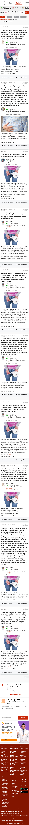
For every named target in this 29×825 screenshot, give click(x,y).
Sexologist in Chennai (23, 773)
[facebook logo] (22, 780)
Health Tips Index (4, 813)
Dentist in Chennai (24, 748)
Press (13, 796)
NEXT (25, 677)
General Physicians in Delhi (3, 751)
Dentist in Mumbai (14, 748)
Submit (23, 717)
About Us (14, 780)
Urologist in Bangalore (4, 800)
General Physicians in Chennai (23, 751)
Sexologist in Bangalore (5, 805)
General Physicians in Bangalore (5, 783)
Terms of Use (15, 786)
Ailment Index (4, 818)
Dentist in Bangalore (4, 780)
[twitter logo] (25, 780)
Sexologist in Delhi (5, 771)
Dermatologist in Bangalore (5, 795)
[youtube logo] (25, 782)
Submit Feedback (8, 77)
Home (1, 19)
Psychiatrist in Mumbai (13, 760)
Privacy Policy (15, 793)
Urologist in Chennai (22, 768)
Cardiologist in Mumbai (13, 754)
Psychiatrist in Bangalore (5, 792)
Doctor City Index (9, 809)
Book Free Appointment (18, 3)
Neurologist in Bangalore (5, 797)
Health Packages (11, 818)
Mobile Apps (14, 784)
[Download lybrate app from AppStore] (24, 792)
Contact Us (14, 782)
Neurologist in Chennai (23, 765)
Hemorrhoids (7, 19)
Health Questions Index (14, 813)
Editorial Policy (15, 794)
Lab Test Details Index (21, 818)
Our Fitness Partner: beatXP (15, 791)
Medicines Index (24, 815)
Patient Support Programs (17, 820)
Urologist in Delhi (4, 767)
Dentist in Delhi (4, 748)
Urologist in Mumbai (12, 768)
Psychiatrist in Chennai (23, 760)
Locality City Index (18, 809)
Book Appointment (22, 77)
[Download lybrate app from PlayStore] (24, 789)
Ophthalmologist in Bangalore (5, 803)
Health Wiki (19, 811)
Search (27, 12)
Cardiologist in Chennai (23, 754)
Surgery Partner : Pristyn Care (15, 788)
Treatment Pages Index (6, 820)
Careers (13, 783)
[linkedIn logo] (22, 782)
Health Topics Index (15, 815)
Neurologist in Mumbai (13, 765)
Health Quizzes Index (5, 815)
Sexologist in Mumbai (13, 773)
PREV (3, 677)
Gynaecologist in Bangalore (5, 789)
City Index (3, 809)
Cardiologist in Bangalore (5, 786)
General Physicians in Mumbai (13, 751)
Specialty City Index (12, 811)
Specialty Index (4, 811)
